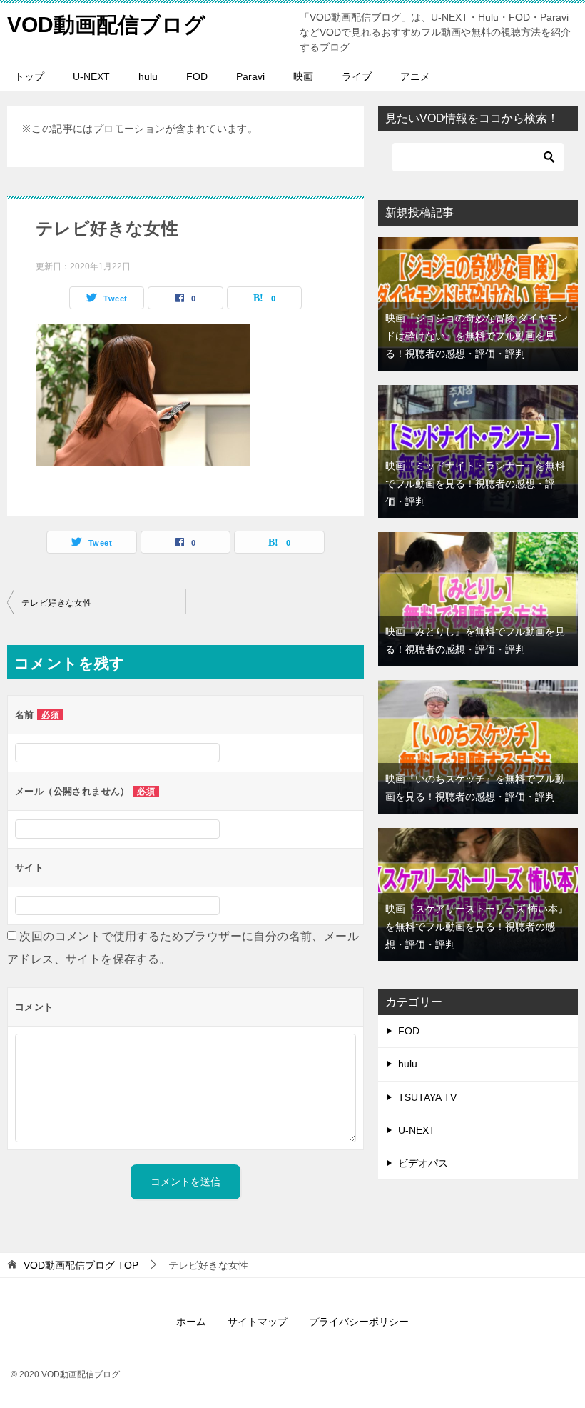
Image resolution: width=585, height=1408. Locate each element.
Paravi (250, 76)
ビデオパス (423, 1163)
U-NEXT (91, 76)
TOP (81, 1265)
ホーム (191, 1321)
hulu (148, 76)
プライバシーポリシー (359, 1321)
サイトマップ (258, 1321)
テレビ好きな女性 (56, 603)
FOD (197, 76)
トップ (29, 76)
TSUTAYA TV (427, 1097)
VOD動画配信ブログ (106, 24)
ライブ (357, 76)
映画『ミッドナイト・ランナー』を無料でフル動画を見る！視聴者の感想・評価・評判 (475, 483)
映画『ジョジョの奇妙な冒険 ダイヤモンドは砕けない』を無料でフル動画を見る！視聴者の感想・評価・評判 (476, 335)
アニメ (415, 76)
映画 (303, 76)
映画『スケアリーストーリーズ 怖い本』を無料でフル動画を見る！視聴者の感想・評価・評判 (476, 926)
